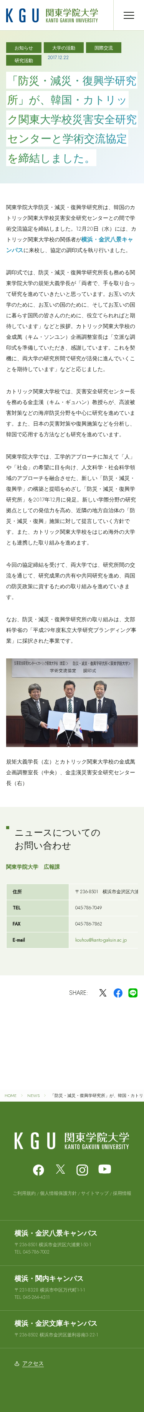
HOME (11, 1095)
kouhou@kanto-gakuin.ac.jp (101, 940)
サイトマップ (95, 1193)
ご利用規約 (24, 1193)
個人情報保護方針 (58, 1193)
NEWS (33, 1095)
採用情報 (122, 1193)
